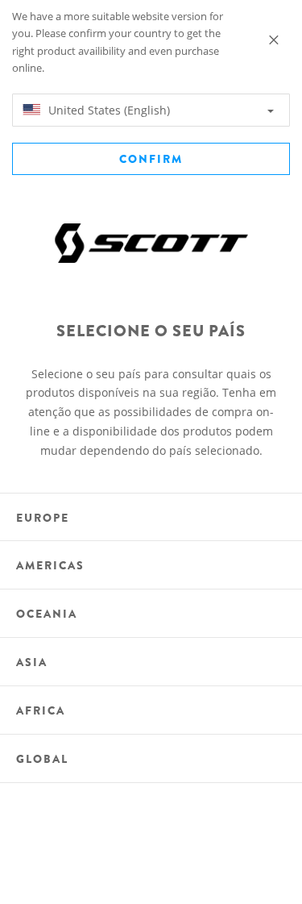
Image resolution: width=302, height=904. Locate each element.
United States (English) (107, 110)
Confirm (151, 159)
